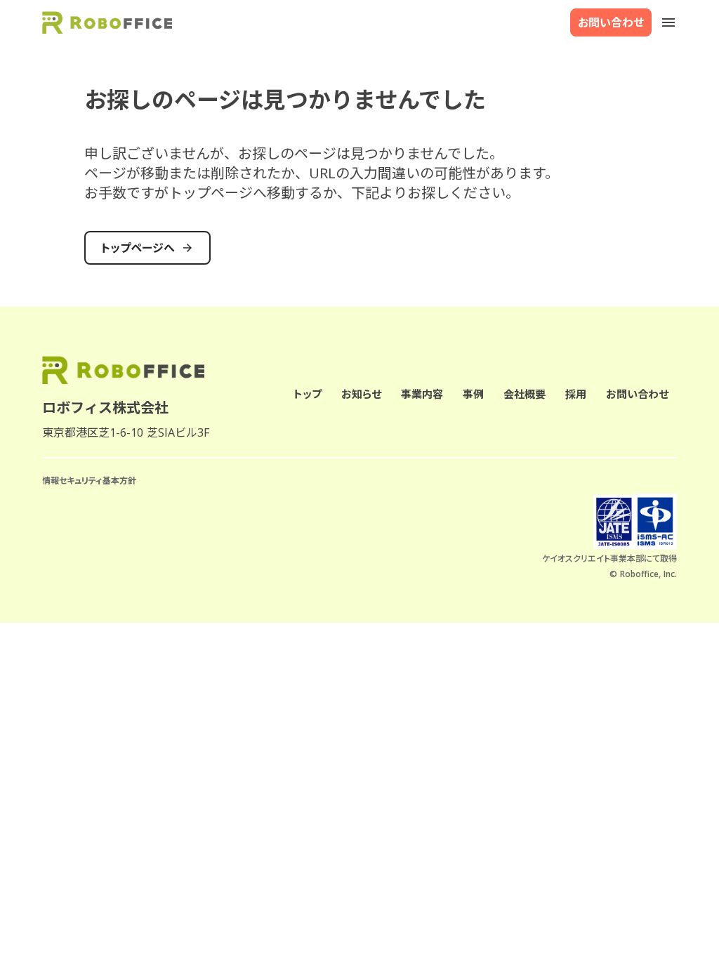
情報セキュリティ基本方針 (89, 481)
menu (668, 22)
